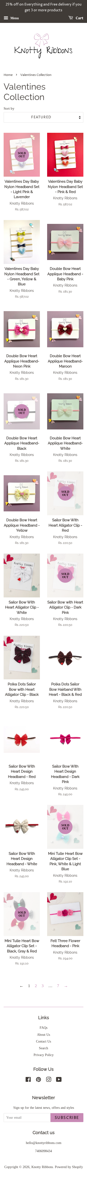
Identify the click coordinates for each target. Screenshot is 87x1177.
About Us (43, 1035)
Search (43, 1048)
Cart (79, 18)
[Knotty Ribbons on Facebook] (28, 1080)
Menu (14, 18)
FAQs (43, 1028)
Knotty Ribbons (42, 1167)
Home (8, 75)
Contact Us (43, 1041)
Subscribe (67, 1117)
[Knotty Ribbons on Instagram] (48, 1080)
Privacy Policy (44, 1055)
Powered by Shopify (69, 1167)
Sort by (9, 108)
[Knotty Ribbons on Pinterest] (38, 1080)
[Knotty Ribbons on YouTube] (59, 1080)
